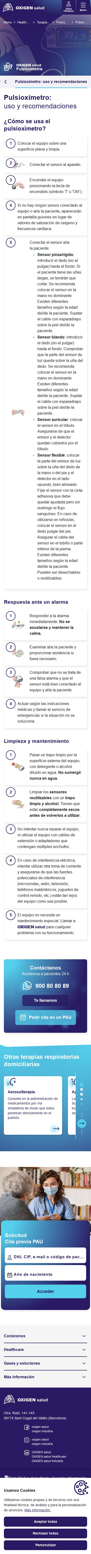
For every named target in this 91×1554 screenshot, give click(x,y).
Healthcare (14, 1350)
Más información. (38, 1510)
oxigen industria (42, 1431)
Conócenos (14, 1336)
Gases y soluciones (22, 1363)
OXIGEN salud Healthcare (49, 1456)
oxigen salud (40, 1427)
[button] (7, 82)
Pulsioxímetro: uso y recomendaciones (51, 82)
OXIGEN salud (41, 1452)
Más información (19, 1377)
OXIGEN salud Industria (47, 1461)
